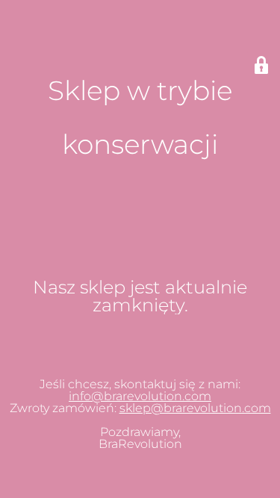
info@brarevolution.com (140, 396)
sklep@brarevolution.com (195, 408)
